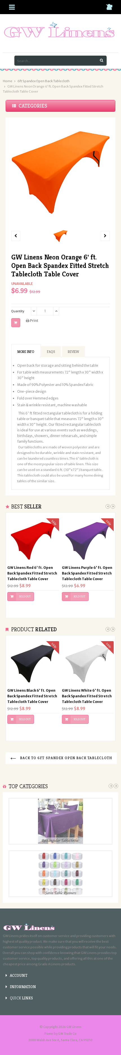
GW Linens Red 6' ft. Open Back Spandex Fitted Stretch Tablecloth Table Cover (32, 573)
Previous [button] (108, 506)
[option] (61, 236)
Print (33, 320)
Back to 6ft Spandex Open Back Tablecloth (65, 757)
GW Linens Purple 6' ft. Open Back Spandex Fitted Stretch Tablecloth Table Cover (87, 573)
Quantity (17, 311)
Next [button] (113, 506)
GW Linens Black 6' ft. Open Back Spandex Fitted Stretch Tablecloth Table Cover (32, 696)
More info (25, 352)
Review (73, 352)
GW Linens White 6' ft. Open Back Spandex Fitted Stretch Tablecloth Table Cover (87, 696)
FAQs (51, 352)
